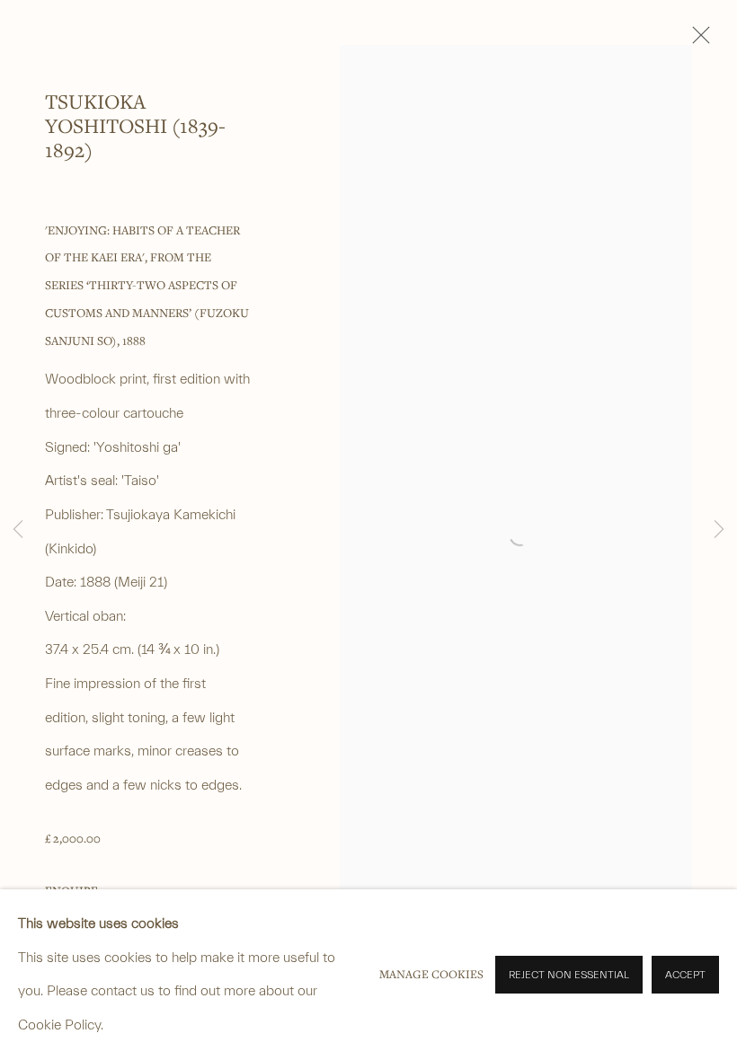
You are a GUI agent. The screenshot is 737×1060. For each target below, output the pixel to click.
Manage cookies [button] (431, 974)
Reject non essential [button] (569, 975)
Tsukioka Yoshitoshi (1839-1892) (135, 125)
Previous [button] (18, 530)
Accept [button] (685, 975)
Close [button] (696, 40)
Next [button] (719, 530)
